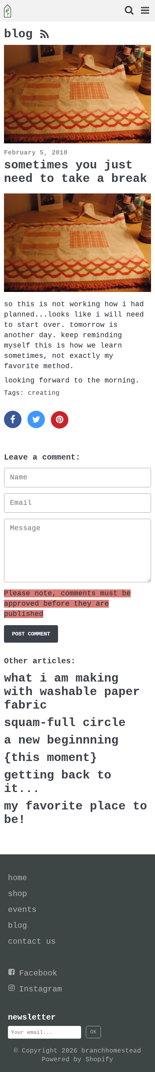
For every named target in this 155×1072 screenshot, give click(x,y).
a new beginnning (61, 740)
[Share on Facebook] (12, 419)
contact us (32, 941)
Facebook (38, 973)
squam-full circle (65, 723)
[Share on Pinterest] (59, 420)
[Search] (128, 11)
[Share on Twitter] (36, 419)
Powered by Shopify (77, 1059)
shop (17, 893)
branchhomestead (111, 1051)
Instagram (40, 989)
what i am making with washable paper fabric (72, 692)
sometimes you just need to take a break (75, 171)
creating (44, 393)
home (17, 878)
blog (22, 34)
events (22, 909)
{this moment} (50, 758)
